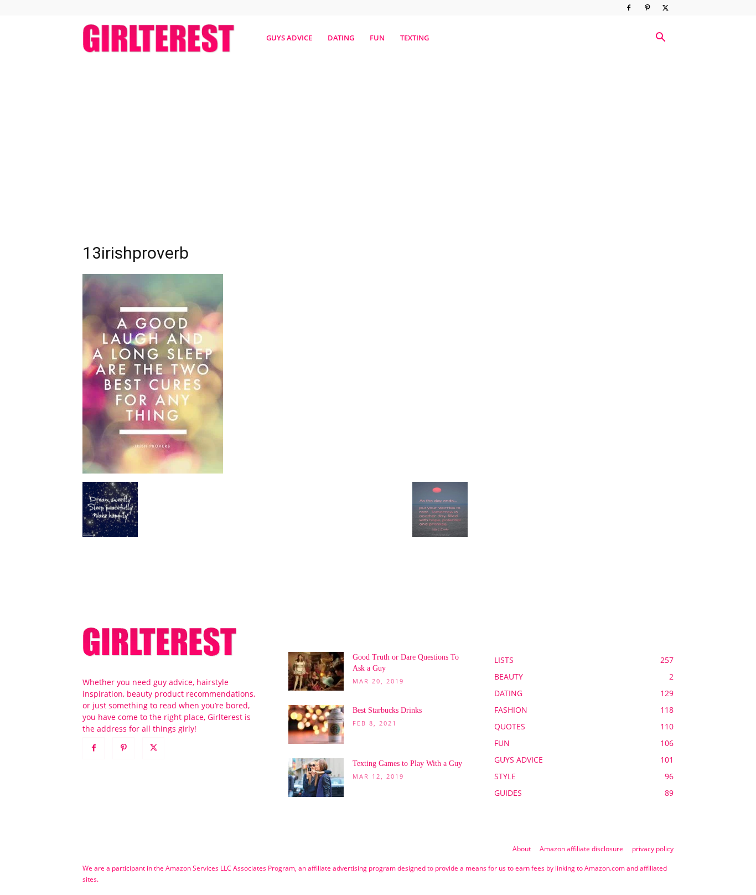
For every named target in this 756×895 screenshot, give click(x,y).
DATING (341, 38)
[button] (660, 38)
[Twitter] (665, 8)
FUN (377, 38)
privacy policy (653, 848)
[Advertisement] (378, 145)
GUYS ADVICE (289, 38)
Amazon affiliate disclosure (581, 848)
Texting (414, 38)
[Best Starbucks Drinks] (316, 724)
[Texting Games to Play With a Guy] (316, 777)
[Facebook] (628, 8)
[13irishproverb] (152, 470)
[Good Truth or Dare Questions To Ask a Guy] (316, 671)
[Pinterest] (647, 8)
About (521, 848)
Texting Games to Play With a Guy (407, 763)
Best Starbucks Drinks (387, 710)
